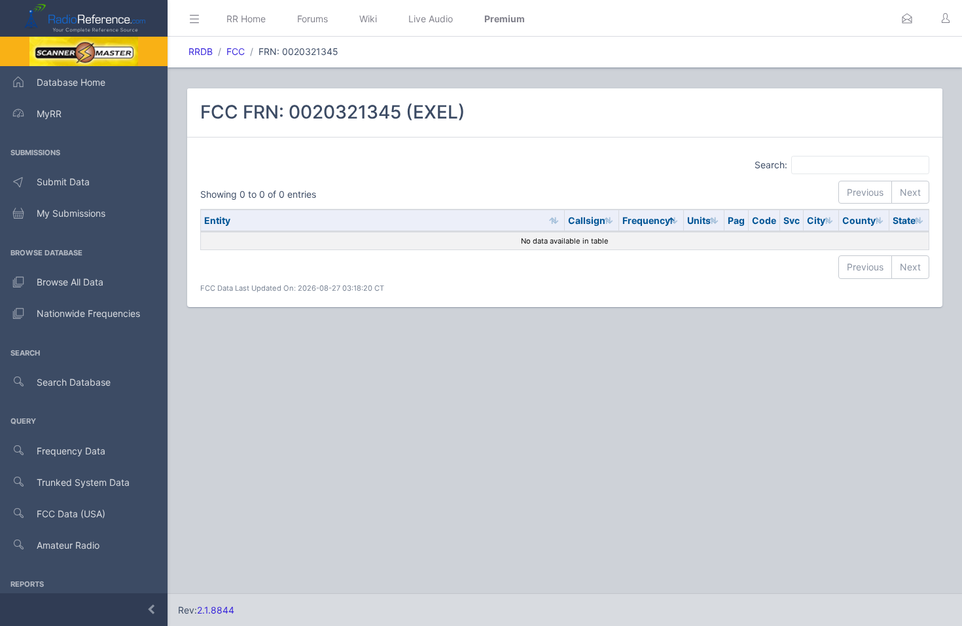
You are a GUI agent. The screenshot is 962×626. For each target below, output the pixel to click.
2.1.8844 (215, 610)
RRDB (200, 51)
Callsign (586, 220)
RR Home (246, 18)
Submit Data (63, 181)
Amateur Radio (68, 545)
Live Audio (430, 18)
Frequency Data (71, 450)
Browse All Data (70, 281)
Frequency (646, 220)
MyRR (49, 113)
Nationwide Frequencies (88, 313)
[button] (907, 18)
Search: (771, 164)
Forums (312, 18)
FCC (235, 51)
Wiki (368, 18)
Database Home (71, 82)
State (904, 220)
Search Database (74, 382)
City (816, 220)
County (859, 220)
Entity (217, 220)
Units (699, 220)
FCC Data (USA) (71, 513)
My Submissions (71, 213)
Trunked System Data (83, 482)
